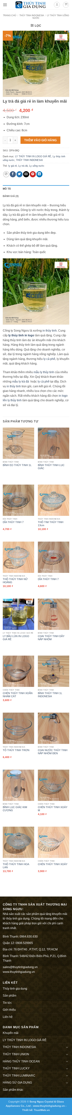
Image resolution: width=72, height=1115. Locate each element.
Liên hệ (8, 1016)
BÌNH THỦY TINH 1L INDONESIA (50, 695)
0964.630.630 (29, 936)
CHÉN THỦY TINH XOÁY (52, 864)
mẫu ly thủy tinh (43, 372)
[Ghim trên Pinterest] (33, 174)
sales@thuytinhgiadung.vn (20, 967)
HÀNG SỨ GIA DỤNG (17, 1082)
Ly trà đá (23, 165)
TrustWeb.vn (42, 1110)
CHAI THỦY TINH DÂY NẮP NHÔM (51, 638)
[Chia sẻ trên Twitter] (19, 174)
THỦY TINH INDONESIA (31, 15)
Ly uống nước (36, 165)
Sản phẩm (9, 995)
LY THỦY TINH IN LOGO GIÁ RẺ (33, 156)
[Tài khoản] (57, 5)
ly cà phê (49, 358)
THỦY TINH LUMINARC (19, 1075)
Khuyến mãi (10, 1032)
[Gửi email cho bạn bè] (26, 174)
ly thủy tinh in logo (21, 335)
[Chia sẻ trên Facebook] (13, 174)
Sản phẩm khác (13, 1089)
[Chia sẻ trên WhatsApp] (6, 174)
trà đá (25, 381)
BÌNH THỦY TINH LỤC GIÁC (51, 467)
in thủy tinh (49, 330)
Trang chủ (9, 15)
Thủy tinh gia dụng (15, 988)
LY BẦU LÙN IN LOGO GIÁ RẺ (16, 638)
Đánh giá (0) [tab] (10, 196)
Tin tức (7, 1002)
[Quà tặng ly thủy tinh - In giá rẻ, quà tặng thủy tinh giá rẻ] (30, 5)
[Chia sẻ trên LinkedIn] (39, 174)
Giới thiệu (9, 1009)
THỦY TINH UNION (16, 1054)
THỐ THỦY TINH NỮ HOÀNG (15, 581)
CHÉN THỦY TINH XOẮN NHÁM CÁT (17, 695)
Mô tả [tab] (7, 188)
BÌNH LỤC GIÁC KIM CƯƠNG (15, 809)
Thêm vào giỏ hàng (40, 140)
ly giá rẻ (12, 165)
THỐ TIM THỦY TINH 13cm (50, 524)
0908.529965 (24, 943)
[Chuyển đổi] (67, 1047)
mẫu (14, 381)
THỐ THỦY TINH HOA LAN (16, 866)
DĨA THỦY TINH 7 (13, 522)
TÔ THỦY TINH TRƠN (16, 750)
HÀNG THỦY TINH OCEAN (21, 1061)
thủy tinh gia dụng (18, 918)
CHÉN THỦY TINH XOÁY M (52, 809)
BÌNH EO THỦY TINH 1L (17, 465)
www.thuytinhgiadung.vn (19, 971)
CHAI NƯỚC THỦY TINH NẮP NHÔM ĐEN (52, 752)
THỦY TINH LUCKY (16, 1068)
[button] (5, 4)
